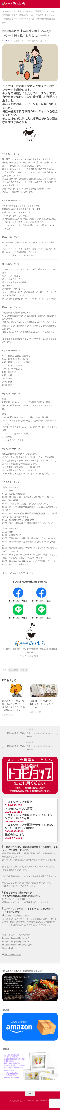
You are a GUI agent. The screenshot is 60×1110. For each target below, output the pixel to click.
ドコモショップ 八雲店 (11, 11)
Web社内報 (13, 670)
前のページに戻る (12, 954)
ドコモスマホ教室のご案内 (16, 915)
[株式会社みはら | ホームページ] (17, 4)
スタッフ (24, 670)
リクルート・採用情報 (14, 899)
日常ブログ (40, 19)
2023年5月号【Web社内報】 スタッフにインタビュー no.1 (41, 704)
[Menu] (56, 4)
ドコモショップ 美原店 (32, 11)
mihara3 (8, 41)
